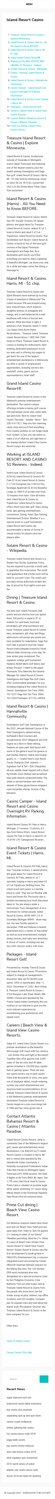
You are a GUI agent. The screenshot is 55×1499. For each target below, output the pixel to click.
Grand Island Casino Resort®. (25, 57)
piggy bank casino (16, 1439)
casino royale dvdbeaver (19, 1421)
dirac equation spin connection (22, 1457)
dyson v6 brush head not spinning (24, 1476)
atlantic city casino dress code (22, 1470)
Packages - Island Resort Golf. (26, 106)
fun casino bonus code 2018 (21, 1433)
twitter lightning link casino (20, 1427)
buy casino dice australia (19, 1409)
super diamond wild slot (19, 1397)
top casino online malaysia (20, 1445)
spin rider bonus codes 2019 (21, 1451)
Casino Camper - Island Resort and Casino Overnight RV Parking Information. (28, 92)
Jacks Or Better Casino (18, 1341)
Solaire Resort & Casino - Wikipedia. (28, 69)
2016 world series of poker (21, 1464)
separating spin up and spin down (24, 1415)
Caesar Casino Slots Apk (19, 1352)
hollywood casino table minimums (24, 1403)
